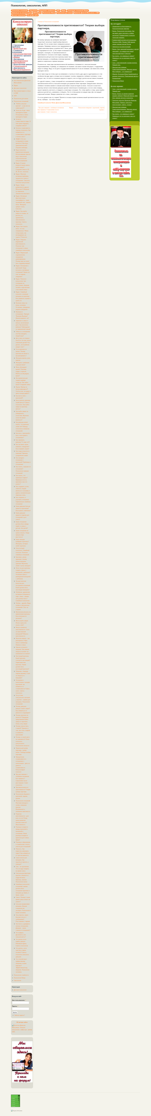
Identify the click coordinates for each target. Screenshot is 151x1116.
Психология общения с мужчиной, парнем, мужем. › (91, 109)
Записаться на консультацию (21, 13)
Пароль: (15, 1006)
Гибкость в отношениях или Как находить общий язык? (23, 334)
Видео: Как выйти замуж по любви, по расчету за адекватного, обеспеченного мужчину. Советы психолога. (22, 217)
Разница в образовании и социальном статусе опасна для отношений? (23, 844)
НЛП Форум (37, 13)
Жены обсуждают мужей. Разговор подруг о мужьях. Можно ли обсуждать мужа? (22, 371)
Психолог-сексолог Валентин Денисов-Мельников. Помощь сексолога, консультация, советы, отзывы (124, 103)
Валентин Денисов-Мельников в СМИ (86, 13)
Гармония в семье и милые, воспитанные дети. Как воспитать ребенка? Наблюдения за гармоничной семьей (23, 325)
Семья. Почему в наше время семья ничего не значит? (23, 899)
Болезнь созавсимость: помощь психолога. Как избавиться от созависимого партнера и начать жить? (23, 132)
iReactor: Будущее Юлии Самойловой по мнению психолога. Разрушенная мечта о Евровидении (125, 76)
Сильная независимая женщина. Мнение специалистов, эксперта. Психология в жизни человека (23, 908)
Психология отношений (19, 10)
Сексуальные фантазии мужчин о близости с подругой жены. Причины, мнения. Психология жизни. (23, 878)
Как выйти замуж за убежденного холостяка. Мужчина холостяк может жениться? (22, 416)
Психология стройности (47, 10)
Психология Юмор (49, 13)
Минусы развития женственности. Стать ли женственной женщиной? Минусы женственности (22, 632)
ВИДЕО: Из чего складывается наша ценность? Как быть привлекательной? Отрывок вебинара (22, 143)
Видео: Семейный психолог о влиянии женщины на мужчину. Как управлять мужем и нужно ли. (23, 296)
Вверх (70, 107)
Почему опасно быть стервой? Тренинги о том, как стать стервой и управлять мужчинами (23, 730)
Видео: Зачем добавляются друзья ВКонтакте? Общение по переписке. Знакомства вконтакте (22, 189)
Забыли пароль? (19, 1015)
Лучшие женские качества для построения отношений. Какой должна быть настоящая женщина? (23, 585)
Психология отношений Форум (78, 10)
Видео (64, 10)
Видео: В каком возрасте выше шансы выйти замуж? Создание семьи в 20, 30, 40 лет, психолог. (23, 167)
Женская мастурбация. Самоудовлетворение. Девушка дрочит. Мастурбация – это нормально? (124, 69)
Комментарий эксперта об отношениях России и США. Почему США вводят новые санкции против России (124, 42)
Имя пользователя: (19, 1000)
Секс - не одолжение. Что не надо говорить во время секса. (22, 869)
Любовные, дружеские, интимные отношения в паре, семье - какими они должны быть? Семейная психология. (23, 596)
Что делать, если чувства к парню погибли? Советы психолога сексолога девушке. (22, 952)
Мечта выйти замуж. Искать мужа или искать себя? (22, 623)
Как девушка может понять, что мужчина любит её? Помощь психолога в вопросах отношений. (22, 426)
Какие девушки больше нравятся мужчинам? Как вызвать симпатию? (23, 508)
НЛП (58, 10)
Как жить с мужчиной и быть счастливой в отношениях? (23, 435)
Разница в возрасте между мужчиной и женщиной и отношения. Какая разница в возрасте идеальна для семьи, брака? (22, 833)
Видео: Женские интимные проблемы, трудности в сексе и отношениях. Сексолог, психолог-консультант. (23, 178)
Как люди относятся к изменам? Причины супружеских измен (22, 453)
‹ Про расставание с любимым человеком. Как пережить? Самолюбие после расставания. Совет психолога (51, 110)
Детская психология (18, 15)
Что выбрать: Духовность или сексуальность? (21, 935)
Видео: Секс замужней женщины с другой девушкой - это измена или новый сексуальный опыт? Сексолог (125, 51)
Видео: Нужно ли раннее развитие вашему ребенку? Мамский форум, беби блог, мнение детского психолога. (125, 96)
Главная (40, 21)
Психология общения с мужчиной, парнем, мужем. (23, 796)
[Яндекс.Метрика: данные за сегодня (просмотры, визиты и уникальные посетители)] (16, 1111)
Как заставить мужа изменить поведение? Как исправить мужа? (22, 447)
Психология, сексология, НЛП (29, 5)
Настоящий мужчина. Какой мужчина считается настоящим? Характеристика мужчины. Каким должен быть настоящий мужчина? (23, 662)
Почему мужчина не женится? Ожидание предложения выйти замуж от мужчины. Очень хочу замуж (22, 719)
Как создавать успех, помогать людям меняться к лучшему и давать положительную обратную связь (23, 491)
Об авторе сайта (32, 15)
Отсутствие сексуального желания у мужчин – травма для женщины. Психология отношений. (23, 700)
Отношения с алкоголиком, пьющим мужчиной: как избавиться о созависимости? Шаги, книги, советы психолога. (23, 686)
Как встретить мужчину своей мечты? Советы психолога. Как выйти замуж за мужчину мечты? (23, 405)
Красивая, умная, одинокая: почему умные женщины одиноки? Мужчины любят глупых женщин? (23, 561)
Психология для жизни (64, 13)
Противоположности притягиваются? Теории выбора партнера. (23, 790)
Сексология (33, 10)
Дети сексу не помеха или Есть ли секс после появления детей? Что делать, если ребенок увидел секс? (23, 342)
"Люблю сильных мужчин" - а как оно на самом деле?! (23, 106)
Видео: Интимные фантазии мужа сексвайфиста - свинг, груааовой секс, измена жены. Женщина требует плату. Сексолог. (23, 202)
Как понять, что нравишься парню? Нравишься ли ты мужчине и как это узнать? (22, 480)
